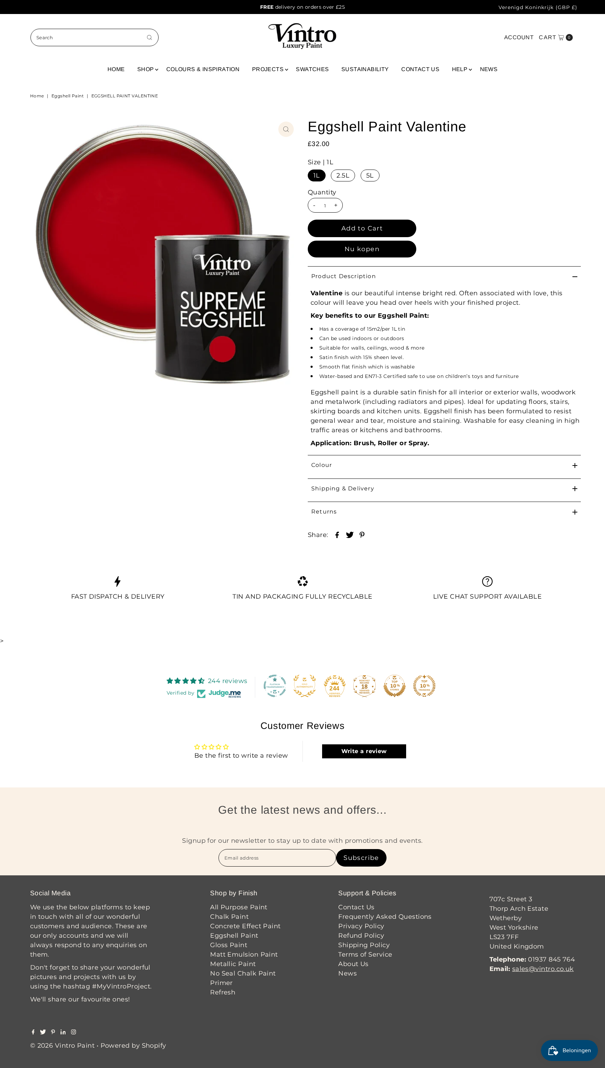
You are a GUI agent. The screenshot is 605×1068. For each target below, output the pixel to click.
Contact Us (420, 69)
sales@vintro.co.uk (543, 969)
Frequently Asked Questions (385, 917)
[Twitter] (43, 1032)
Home (116, 69)
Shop (145, 69)
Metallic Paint (233, 964)
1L (316, 175)
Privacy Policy (361, 926)
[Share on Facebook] (337, 534)
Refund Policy (361, 935)
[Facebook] (33, 1032)
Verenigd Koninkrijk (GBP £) (538, 7)
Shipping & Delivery (342, 488)
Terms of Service (365, 954)
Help (460, 69)
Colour (321, 465)
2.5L (342, 175)
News (489, 69)
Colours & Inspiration (202, 69)
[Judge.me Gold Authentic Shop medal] (304, 686)
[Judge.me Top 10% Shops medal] (394, 686)
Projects (268, 69)
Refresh (222, 992)
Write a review (364, 751)
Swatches (312, 69)
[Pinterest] (53, 1032)
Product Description (343, 276)
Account (519, 37)
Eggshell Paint (67, 95)
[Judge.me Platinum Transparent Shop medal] (275, 686)
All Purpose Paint (238, 907)
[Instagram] (73, 1032)
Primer (221, 983)
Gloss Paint (228, 945)
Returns (324, 511)
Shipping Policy (364, 945)
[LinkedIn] (63, 1032)
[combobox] (94, 37)
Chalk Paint (229, 917)
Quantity (322, 192)
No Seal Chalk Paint (243, 973)
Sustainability (365, 69)
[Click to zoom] (286, 129)
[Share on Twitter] (350, 534)
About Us (353, 964)
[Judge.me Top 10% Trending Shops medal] (424, 686)
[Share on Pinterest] (362, 534)
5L (370, 175)
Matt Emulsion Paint (244, 954)
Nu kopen (362, 249)
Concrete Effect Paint (245, 926)
